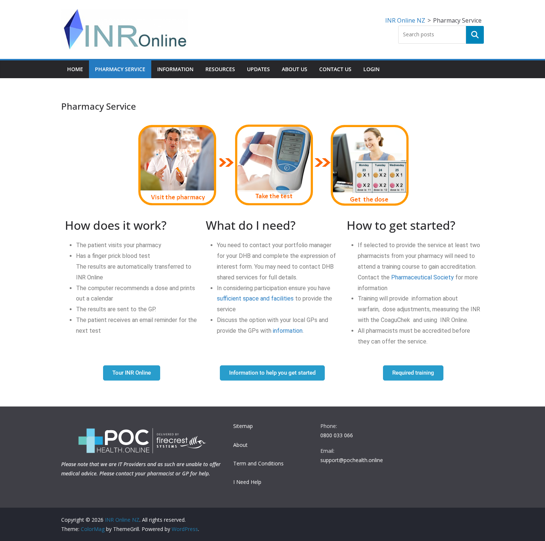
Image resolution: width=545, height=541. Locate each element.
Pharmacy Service (120, 69)
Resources (220, 69)
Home (75, 69)
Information (175, 69)
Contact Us (335, 69)
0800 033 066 (336, 435)
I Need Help (247, 481)
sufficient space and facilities (255, 298)
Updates (258, 69)
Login (371, 69)
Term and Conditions (258, 463)
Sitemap (243, 425)
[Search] (475, 35)
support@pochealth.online (351, 460)
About (240, 444)
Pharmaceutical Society (423, 277)
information (288, 330)
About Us (294, 69)
